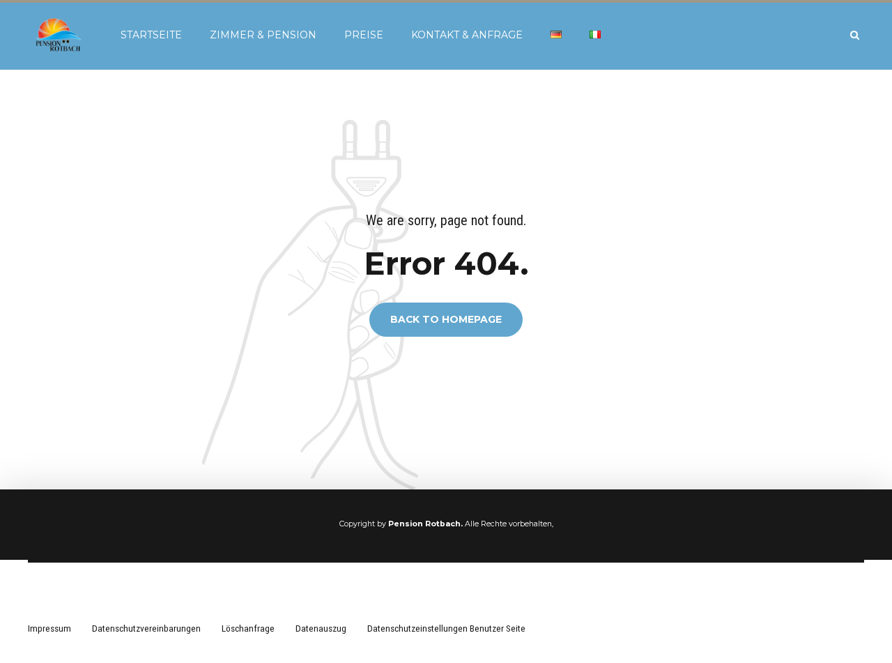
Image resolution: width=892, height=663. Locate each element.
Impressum (49, 628)
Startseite (151, 35)
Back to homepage (446, 320)
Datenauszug (320, 628)
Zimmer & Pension (263, 35)
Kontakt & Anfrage (467, 35)
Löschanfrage (248, 628)
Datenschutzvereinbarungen (146, 628)
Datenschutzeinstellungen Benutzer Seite (446, 628)
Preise (363, 35)
